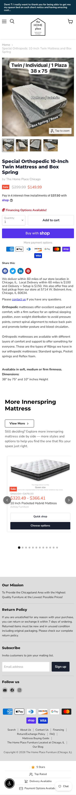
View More (17, 423)
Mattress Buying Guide (35, 738)
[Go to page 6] (36, 547)
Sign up (60, 666)
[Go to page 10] (50, 547)
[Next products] (69, 500)
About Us (25, 730)
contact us (19, 299)
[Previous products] (7, 500)
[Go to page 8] (43, 547)
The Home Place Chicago (23, 179)
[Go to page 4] (29, 547)
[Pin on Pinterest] (28, 271)
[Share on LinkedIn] (20, 271)
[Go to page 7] (40, 547)
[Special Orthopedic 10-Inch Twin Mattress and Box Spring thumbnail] (8, 145)
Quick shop (40, 516)
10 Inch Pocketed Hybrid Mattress (33, 503)
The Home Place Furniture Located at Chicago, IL (35, 742)
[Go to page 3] (26, 547)
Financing (58, 730)
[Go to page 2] (23, 547)
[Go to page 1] (19, 547)
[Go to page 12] (57, 547)
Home (6, 45)
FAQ (52, 734)
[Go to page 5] (33, 547)
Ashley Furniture (19, 506)
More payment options (38, 242)
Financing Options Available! (26, 210)
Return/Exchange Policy (31, 734)
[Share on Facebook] (5, 271)
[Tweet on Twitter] (13, 271)
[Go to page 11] (54, 547)
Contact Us (41, 730)
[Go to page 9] (47, 547)
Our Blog (38, 747)
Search (11, 730)
